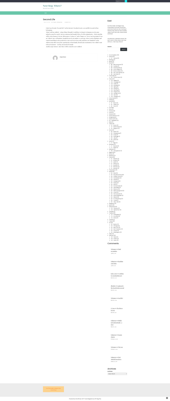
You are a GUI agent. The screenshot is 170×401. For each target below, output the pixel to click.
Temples (111, 211)
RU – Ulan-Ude (115, 202)
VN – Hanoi (114, 237)
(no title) (120, 298)
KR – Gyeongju (114, 136)
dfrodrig (113, 286)
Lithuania (111, 144)
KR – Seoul (113, 139)
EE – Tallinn (114, 104)
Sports (110, 205)
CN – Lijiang (114, 87)
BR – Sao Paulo (115, 74)
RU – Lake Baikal (115, 187)
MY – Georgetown (115, 151)
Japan (110, 123)
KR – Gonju (113, 135)
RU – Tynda (114, 200)
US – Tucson (114, 230)
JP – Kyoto (113, 125)
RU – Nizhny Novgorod (116, 190)
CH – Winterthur (115, 210)
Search (109, 46)
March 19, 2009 (47, 22)
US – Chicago (114, 226)
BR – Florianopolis (115, 68)
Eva (52, 22)
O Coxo (113, 308)
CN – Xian (113, 95)
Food (110, 112)
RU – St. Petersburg (116, 198)
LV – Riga (113, 143)
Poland (111, 157)
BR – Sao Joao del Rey (116, 72)
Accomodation (113, 55)
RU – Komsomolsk (115, 186)
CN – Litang (114, 88)
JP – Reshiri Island (115, 127)
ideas (110, 122)
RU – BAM (113, 173)
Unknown (113, 261)
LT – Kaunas (114, 146)
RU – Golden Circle (116, 176)
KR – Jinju (113, 138)
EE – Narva (113, 103)
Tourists (111, 219)
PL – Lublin (113, 162)
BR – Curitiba (114, 66)
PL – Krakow (114, 160)
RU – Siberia (114, 197)
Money (111, 154)
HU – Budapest (113, 120)
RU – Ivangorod (115, 181)
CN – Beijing (114, 80)
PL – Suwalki (114, 165)
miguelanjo (63, 57)
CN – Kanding (114, 85)
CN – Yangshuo (115, 96)
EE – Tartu (113, 106)
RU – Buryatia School (116, 174)
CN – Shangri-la (115, 93)
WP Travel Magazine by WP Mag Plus (91, 399)
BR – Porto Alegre (115, 69)
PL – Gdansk (114, 159)
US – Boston (114, 224)
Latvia (110, 141)
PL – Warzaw (114, 167)
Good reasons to (113, 115)
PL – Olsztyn (114, 163)
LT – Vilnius (113, 147)
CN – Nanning (114, 90)
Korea (110, 130)
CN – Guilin (113, 83)
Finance (55, 22)
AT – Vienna (114, 58)
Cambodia (111, 76)
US (109, 222)
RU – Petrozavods (115, 194)
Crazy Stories (112, 98)
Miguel (110, 152)
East (46, 13)
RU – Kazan (114, 182)
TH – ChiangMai (115, 214)
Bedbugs (111, 60)
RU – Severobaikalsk (116, 195)
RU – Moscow (114, 189)
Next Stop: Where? (52, 5)
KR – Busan (114, 131)
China (110, 79)
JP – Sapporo (114, 128)
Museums (111, 155)
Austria (111, 56)
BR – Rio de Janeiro (116, 71)
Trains (110, 221)
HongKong (111, 117)
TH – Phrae (114, 218)
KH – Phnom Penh (115, 77)
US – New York (114, 227)
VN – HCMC (114, 238)
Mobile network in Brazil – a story (116, 322)
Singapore (111, 203)
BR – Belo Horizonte (116, 64)
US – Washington (115, 232)
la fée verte (114, 273)
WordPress (78, 399)
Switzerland (112, 206)
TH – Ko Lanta (114, 216)
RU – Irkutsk (114, 179)
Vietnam (111, 235)
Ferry (110, 109)
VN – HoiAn (114, 240)
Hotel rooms (112, 119)
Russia (110, 171)
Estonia (111, 101)
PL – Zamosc (114, 168)
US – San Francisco (116, 229)
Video (110, 234)
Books (110, 61)
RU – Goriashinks (115, 178)
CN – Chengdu (114, 82)
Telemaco (113, 249)
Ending (110, 99)
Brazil (110, 63)
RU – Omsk (114, 192)
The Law (120, 347)
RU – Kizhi (113, 184)
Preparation (59, 22)
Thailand (111, 213)
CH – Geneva (114, 208)
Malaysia (111, 149)
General (111, 114)
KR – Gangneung (115, 133)
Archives (110, 371)
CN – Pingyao (114, 91)
